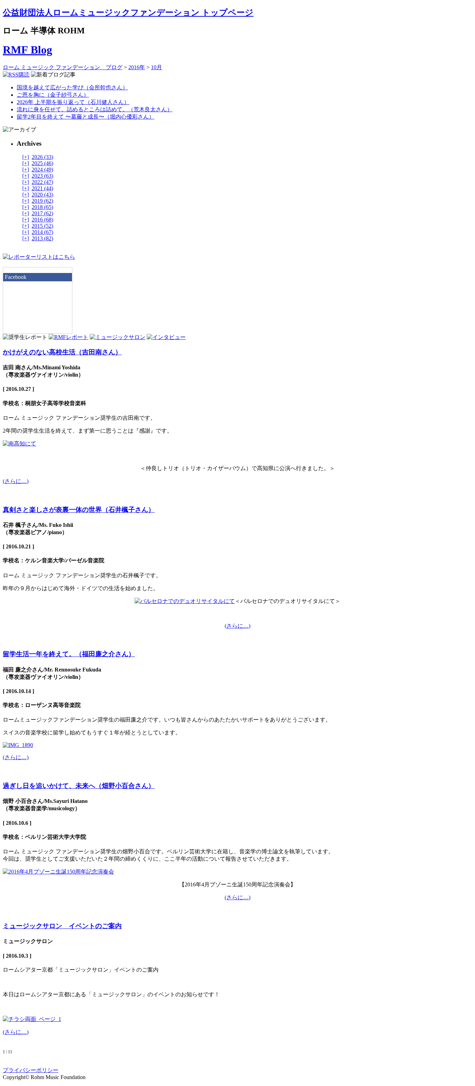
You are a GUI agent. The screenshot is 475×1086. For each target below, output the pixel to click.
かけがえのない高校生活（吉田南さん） (62, 352)
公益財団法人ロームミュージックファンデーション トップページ (128, 12)
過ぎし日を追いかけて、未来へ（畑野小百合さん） (79, 785)
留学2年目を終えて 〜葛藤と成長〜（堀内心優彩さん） (85, 117)
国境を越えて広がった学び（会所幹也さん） (72, 87)
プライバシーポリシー (30, 1070)
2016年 (136, 67)
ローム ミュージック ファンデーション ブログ (62, 67)
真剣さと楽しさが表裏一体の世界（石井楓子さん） (79, 509)
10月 (156, 67)
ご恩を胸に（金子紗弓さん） (53, 95)
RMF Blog (27, 49)
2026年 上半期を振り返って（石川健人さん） (73, 102)
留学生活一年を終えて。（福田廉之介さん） (69, 654)
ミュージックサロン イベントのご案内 (62, 926)
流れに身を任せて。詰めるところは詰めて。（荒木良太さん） (94, 109)
